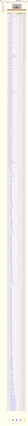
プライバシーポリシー (17, 421)
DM (15, 423)
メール (17, 423)
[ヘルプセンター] (21, 0)
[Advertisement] (16, 415)
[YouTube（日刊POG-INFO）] (20, 0)
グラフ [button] (17, 13)
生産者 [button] (10, 13)
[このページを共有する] (25, 2)
